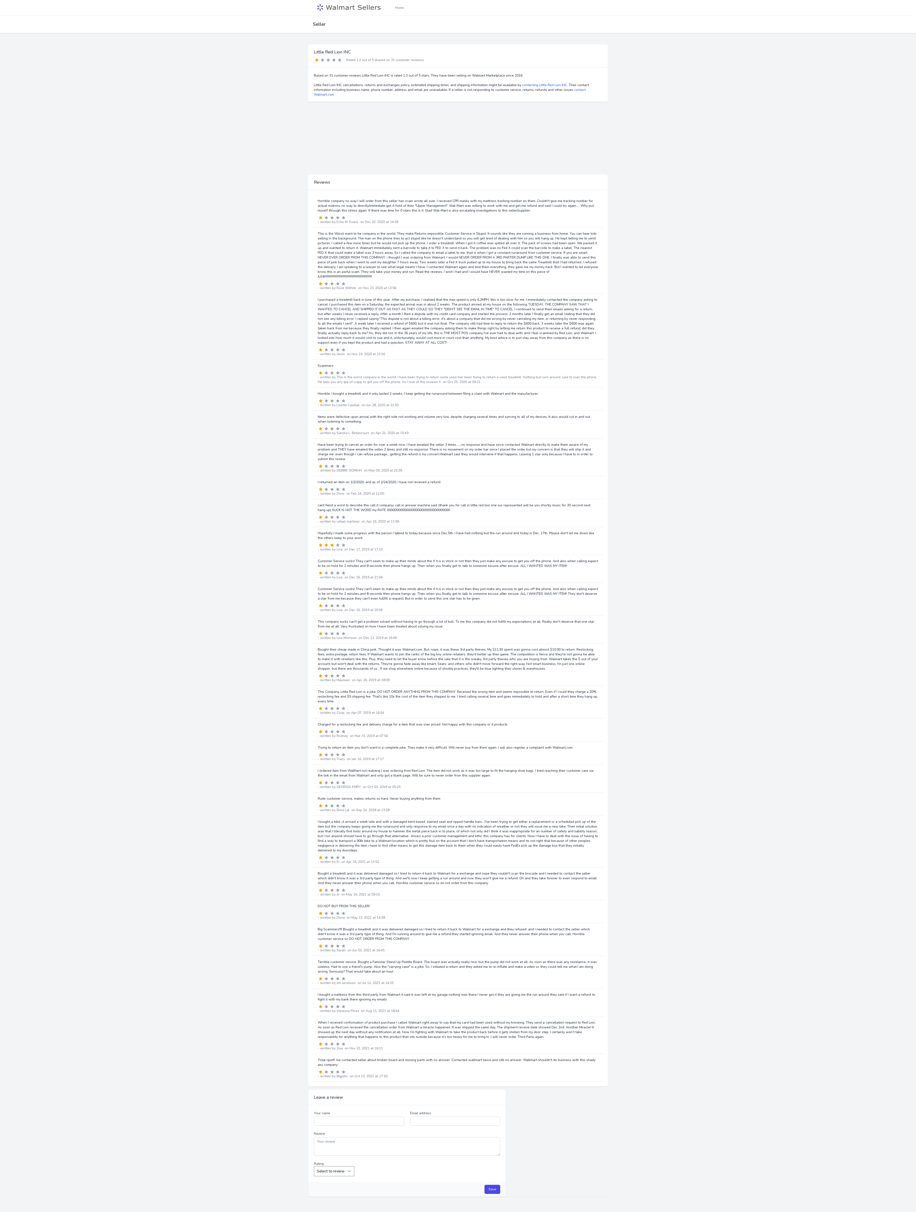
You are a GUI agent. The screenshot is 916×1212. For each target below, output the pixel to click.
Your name (322, 1113)
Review (319, 1133)
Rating (319, 1163)
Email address (420, 1113)
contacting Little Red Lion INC (544, 85)
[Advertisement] (458, 138)
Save (492, 1189)
